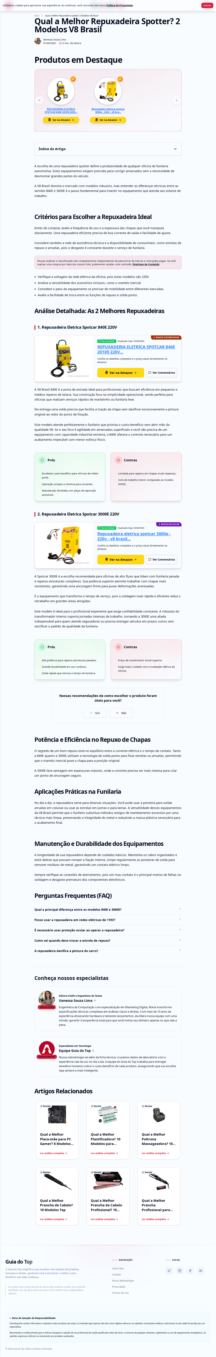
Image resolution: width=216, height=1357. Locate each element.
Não (124, 713)
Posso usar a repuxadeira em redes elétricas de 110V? (74, 920)
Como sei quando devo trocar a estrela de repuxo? (72, 940)
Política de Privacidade (119, 5)
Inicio (36, 15)
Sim (97, 713)
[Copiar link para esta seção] (154, 216)
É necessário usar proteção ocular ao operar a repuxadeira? (79, 930)
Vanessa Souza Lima (54, 39)
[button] (108, 149)
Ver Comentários (164, 373)
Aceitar (207, 5)
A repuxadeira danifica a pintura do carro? (66, 951)
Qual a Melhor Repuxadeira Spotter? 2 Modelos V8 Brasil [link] (71, 15)
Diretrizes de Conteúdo (146, 264)
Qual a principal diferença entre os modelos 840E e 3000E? (78, 909)
